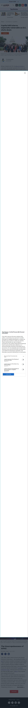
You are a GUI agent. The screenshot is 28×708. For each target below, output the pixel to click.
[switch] (23, 359)
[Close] (25, 73)
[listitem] (14, 356)
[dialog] (14, 354)
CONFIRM (8, 374)
